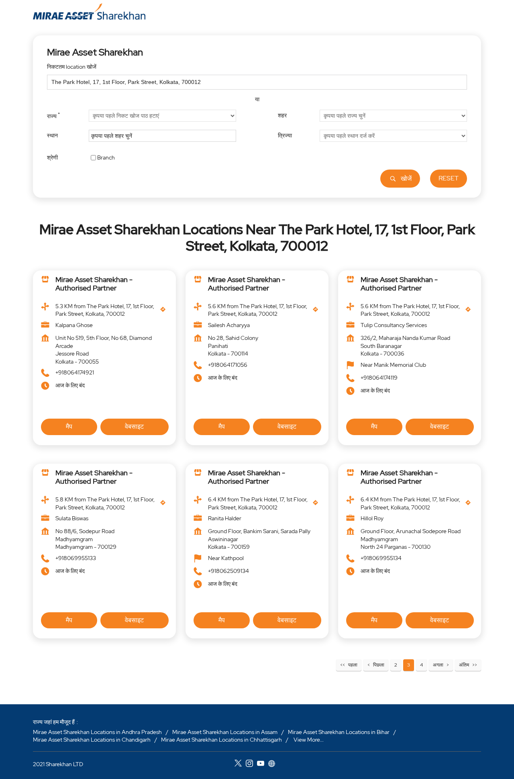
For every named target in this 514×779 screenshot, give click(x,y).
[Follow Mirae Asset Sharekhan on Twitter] (240, 764)
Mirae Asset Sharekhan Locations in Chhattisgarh (221, 739)
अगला (438, 665)
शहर (282, 115)
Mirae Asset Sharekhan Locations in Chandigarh (92, 739)
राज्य (53, 115)
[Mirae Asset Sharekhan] (89, 11)
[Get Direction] (164, 311)
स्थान (52, 135)
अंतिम (464, 665)
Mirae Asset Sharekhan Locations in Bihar (339, 732)
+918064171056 (227, 364)
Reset (449, 178)
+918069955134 (381, 558)
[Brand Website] (273, 764)
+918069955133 (75, 558)
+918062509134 (228, 571)
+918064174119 (379, 377)
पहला (352, 665)
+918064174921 (74, 372)
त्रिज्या (285, 135)
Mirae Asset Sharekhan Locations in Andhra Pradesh (97, 732)
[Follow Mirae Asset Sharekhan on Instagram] (251, 764)
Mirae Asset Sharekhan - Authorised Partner (94, 284)
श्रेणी (52, 157)
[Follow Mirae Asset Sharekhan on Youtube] (262, 764)
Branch (106, 157)
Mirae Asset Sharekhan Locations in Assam (224, 732)
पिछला (378, 665)
